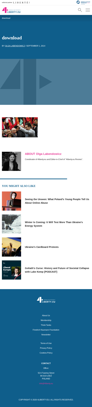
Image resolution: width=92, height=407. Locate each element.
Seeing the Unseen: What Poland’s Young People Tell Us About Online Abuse (57, 201)
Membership (46, 320)
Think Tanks (46, 325)
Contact (46, 363)
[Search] (80, 10)
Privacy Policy (46, 348)
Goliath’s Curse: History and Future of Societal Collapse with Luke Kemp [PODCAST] (57, 270)
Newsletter (46, 335)
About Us (46, 315)
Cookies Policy (46, 353)
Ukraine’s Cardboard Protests (42, 247)
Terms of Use (46, 343)
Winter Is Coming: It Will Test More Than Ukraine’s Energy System (54, 224)
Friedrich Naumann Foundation (46, 330)
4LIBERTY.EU (43, 400)
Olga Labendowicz (15, 46)
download (6, 18)
